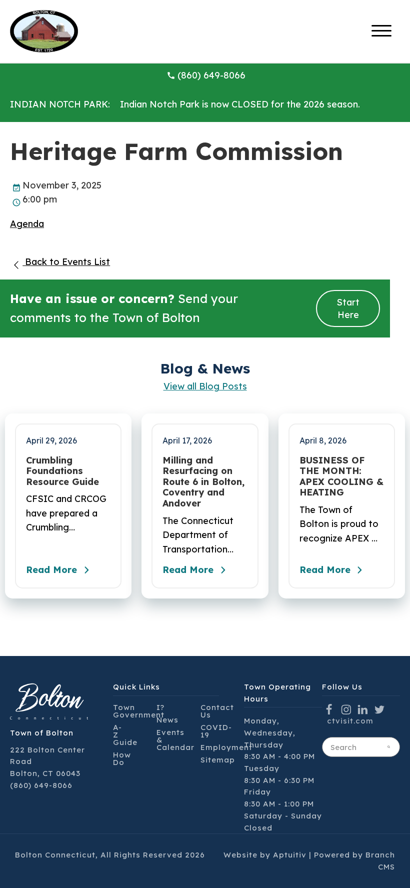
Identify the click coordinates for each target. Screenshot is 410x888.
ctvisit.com (350, 721)
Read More (51, 570)
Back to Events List (66, 262)
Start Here (348, 308)
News (167, 719)
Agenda (27, 224)
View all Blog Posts (205, 386)
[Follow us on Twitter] (379, 709)
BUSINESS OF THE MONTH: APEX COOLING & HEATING (342, 476)
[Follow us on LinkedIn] (363, 709)
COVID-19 (216, 731)
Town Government (138, 711)
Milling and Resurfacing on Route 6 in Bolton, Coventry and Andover (203, 482)
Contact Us (217, 711)
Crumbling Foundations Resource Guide (62, 471)
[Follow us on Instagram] (346, 709)
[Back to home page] (44, 30)
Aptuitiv (289, 855)
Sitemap (217, 759)
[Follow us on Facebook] (329, 709)
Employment (226, 747)
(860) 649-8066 (212, 75)
